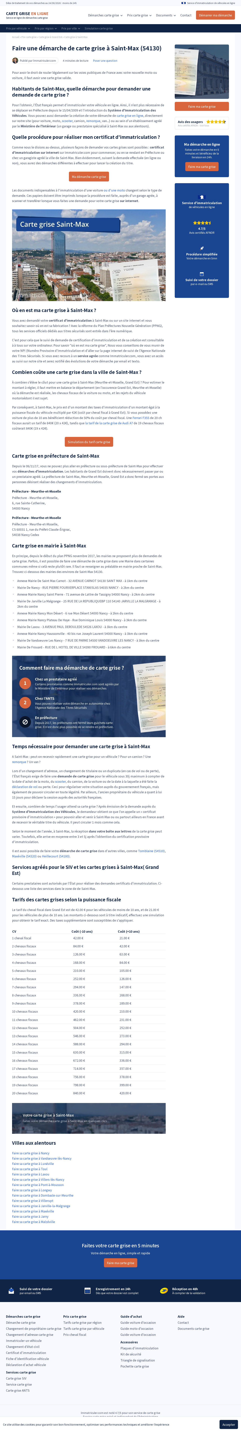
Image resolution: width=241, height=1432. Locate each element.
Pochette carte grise (134, 1366)
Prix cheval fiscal (74, 1334)
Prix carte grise (28, 36)
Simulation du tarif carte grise (89, 442)
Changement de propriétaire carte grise (33, 1328)
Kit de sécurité (130, 1354)
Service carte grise (19, 1384)
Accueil (15, 36)
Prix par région (44, 28)
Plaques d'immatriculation (139, 1348)
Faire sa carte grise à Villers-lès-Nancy (38, 1179)
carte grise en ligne (130, 115)
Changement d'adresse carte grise (29, 1334)
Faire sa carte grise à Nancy (30, 1153)
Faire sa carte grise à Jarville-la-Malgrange (41, 1206)
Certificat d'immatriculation (26, 1352)
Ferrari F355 (141, 417)
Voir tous (204, 125)
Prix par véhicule (16, 28)
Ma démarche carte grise (89, 176)
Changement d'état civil (23, 1346)
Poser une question (105, 60)
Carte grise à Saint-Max (76, 36)
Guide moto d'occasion (136, 1328)
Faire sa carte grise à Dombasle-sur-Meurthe (42, 1195)
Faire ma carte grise (202, 106)
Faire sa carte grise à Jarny (30, 1216)
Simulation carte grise (99, 28)
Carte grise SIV (16, 1378)
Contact (185, 15)
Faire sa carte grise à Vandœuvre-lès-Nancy (41, 1158)
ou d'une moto (114, 190)
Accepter (229, 1424)
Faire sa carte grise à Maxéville (33, 1211)
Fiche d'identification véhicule (27, 1358)
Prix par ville (69, 28)
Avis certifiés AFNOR (188, 125)
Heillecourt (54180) (56, 856)
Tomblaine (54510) (151, 851)
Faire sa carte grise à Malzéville (33, 1221)
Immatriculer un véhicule (24, 1340)
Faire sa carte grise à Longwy (32, 1190)
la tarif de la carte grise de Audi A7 (109, 423)
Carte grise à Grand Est (50, 36)
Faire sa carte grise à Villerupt (32, 1200)
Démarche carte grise (21, 1322)
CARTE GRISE (27, 13)
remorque (93, 120)
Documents (164, 15)
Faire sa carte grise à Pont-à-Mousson (38, 1184)
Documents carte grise (193, 1328)
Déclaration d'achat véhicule (26, 1364)
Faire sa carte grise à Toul (29, 1169)
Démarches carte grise (104, 15)
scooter (67, 120)
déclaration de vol (24, 786)
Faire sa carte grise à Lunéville (33, 1163)
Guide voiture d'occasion (138, 1322)
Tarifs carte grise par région (82, 1322)
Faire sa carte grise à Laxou (30, 1174)
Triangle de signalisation (137, 1360)
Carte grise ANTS (18, 1390)
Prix (137, 15)
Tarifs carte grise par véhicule (83, 1328)
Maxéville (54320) (24, 856)
